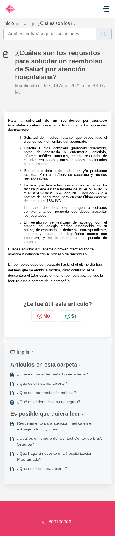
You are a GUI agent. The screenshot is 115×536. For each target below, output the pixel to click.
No (46, 316)
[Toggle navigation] (106, 9)
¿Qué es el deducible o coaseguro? (48, 401)
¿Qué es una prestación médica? (46, 392)
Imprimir (25, 352)
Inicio (8, 23)
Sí (73, 316)
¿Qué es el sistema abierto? (42, 383)
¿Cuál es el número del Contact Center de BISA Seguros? (59, 441)
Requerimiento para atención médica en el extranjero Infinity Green (54, 426)
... (25, 23)
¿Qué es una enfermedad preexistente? (52, 374)
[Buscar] (104, 34)
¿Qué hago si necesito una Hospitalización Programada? (54, 456)
